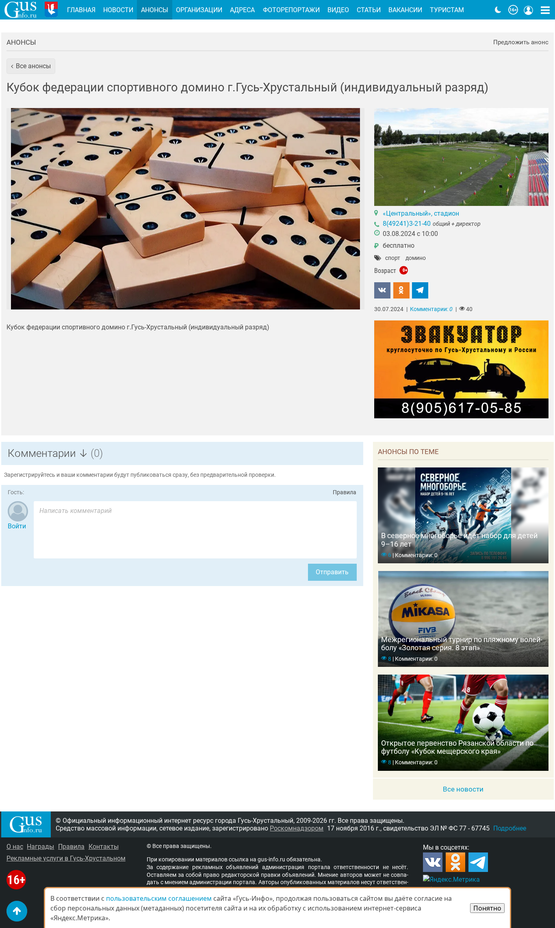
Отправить (332, 572)
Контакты (104, 846)
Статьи (369, 10)
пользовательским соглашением (159, 898)
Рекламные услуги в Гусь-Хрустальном (66, 858)
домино (415, 258)
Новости (118, 10)
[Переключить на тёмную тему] (498, 10)
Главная (81, 10)
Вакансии (405, 10)
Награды (40, 846)
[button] (31, 66)
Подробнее (509, 828)
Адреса (242, 10)
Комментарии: (431, 309)
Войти (17, 526)
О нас (15, 846)
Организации (199, 10)
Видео (338, 10)
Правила (344, 492)
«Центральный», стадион (421, 213)
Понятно (487, 908)
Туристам (447, 10)
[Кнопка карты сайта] (545, 9)
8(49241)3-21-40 (407, 223)
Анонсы (21, 42)
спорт (392, 258)
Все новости (463, 789)
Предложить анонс (520, 42)
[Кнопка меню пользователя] (528, 9)
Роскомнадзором (296, 828)
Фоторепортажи (291, 10)
